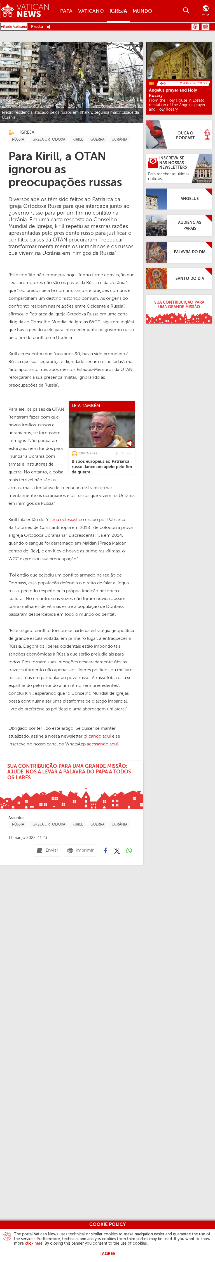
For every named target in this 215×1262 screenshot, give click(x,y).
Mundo (142, 11)
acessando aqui (102, 744)
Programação (205, 27)
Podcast (195, 27)
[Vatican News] (28, 11)
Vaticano (91, 11)
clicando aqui (97, 736)
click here (34, 1243)
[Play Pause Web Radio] (50, 27)
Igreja (118, 11)
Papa (66, 11)
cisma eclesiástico (65, 520)
